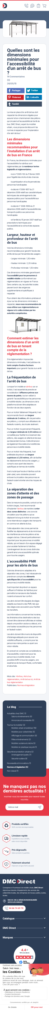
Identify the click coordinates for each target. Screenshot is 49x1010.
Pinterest (16, 97)
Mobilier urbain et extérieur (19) (23, 728)
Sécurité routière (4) (19, 758)
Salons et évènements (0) (21, 716)
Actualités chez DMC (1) (16, 713)
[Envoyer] (40, 807)
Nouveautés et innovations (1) (19, 763)
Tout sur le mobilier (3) (16, 725)
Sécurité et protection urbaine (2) (20, 751)
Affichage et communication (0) (24, 735)
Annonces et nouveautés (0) (22, 720)
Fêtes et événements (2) (21, 739)
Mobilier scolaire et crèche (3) (23, 743)
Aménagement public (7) (21, 755)
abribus (29, 386)
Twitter (34, 90)
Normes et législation (26, 685)
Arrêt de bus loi (26, 679)
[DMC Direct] (5, 5)
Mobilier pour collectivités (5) (23, 732)
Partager (16, 90)
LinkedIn (34, 97)
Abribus (19, 676)
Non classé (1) (12, 771)
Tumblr (15, 104)
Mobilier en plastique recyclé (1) (24, 747)
